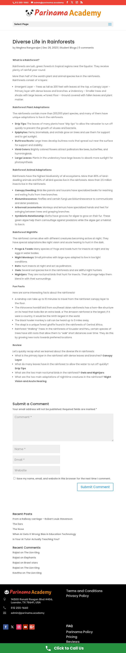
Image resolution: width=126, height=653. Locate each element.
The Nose (18, 529)
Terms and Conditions (84, 591)
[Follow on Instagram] (18, 627)
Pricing (71, 636)
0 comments (86, 47)
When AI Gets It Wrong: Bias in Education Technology (44, 534)
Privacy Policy (77, 595)
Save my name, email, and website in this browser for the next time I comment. (64, 478)
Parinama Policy (79, 632)
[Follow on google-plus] (32, 627)
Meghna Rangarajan (28, 47)
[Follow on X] (12, 627)
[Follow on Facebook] (5, 627)
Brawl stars (31, 562)
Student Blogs (68, 47)
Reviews (73, 641)
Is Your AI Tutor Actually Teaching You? (36, 539)
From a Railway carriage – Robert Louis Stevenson (43, 519)
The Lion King (32, 552)
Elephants (30, 557)
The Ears (18, 524)
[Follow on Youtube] (25, 627)
